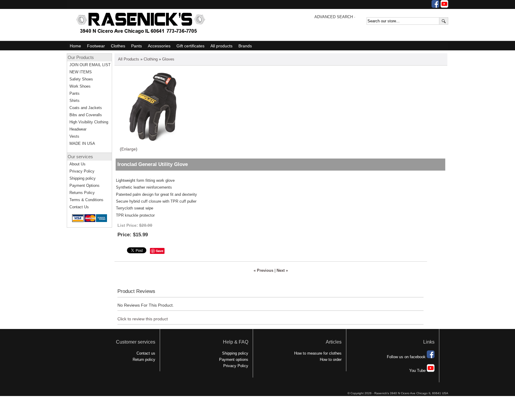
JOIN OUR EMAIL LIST (90, 65)
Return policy (144, 359)
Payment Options (84, 185)
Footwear (96, 46)
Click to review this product (142, 318)
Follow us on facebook (407, 357)
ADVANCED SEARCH (333, 17)
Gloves (168, 59)
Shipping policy (82, 178)
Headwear (77, 129)
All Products (128, 59)
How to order (331, 359)
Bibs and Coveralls (85, 115)
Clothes (118, 46)
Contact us (145, 353)
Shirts (74, 100)
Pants (136, 46)
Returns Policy (82, 192)
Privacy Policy (81, 171)
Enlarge (128, 149)
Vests (74, 136)
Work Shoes (80, 86)
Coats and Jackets (85, 107)
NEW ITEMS (80, 72)
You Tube (418, 370)
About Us (77, 164)
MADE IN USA (82, 143)
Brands (245, 46)
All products (221, 46)
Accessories (159, 46)
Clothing (151, 59)
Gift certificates (190, 46)
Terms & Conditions (86, 200)
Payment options (233, 359)
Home (75, 46)
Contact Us (79, 207)
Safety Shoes (81, 79)
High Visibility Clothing (88, 122)
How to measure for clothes (318, 353)
